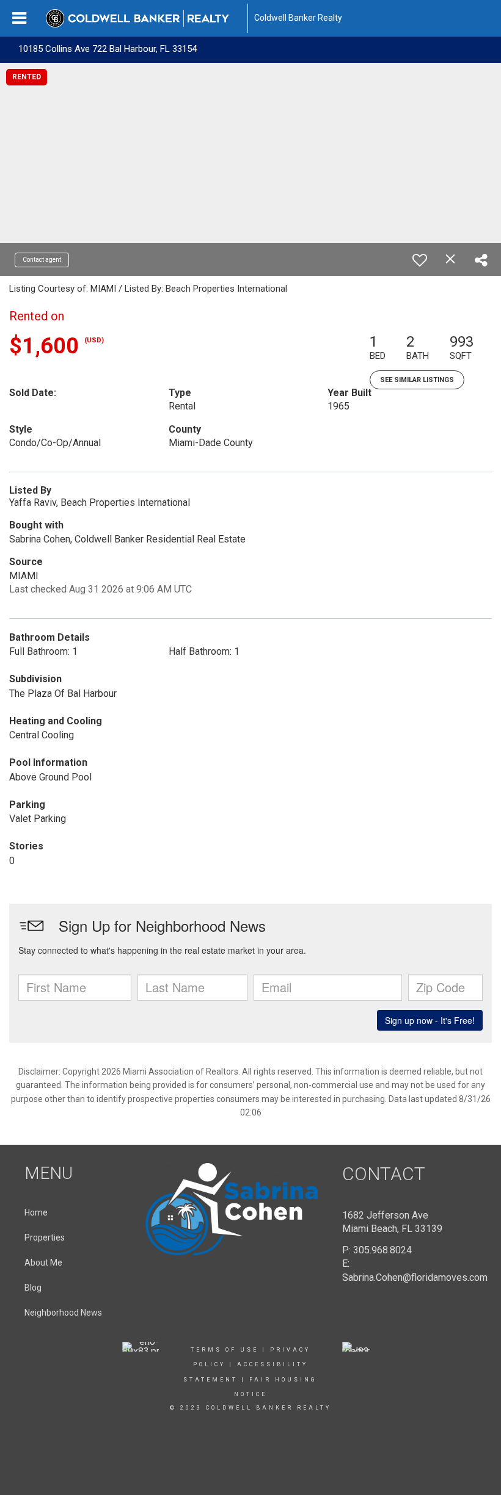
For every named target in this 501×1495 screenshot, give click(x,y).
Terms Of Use (224, 1350)
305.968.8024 (382, 1250)
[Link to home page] (143, 18)
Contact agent (42, 259)
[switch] (419, 260)
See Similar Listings (417, 380)
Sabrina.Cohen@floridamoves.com (415, 1277)
